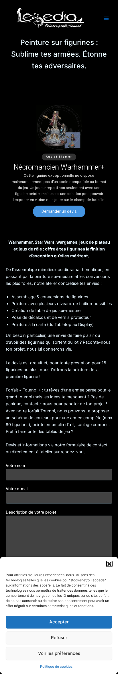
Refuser (59, 637)
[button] (109, 564)
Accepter (59, 622)
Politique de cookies (56, 666)
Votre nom (15, 465)
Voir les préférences (59, 653)
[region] (59, 161)
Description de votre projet (31, 512)
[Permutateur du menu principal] (106, 18)
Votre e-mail (17, 488)
